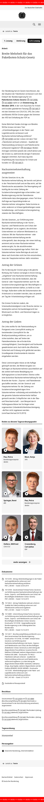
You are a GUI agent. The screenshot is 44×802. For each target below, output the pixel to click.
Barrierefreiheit (7, 777)
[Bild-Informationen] (18, 450)
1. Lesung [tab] (8, 41)
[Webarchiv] (22, 15)
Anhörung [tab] (20, 41)
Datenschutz (18, 777)
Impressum (29, 777)
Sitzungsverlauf (7, 735)
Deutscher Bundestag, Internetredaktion (19, 751)
